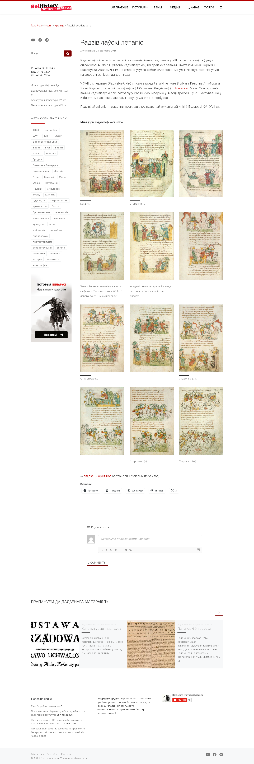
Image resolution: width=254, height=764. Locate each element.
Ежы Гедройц (38, 706)
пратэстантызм (42, 241)
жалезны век (41, 218)
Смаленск (53, 188)
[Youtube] (33, 40)
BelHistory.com (50, 758)
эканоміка (53, 259)
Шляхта (50, 194)
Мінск (62, 177)
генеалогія (62, 212)
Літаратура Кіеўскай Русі (45, 85)
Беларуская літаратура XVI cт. (48, 100)
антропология (59, 200)
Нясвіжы (181, 88)
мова (52, 224)
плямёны (56, 230)
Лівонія (58, 171)
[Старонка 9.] (152, 163)
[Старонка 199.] (152, 421)
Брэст (36, 147)
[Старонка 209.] (201, 421)
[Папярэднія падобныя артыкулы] (210, 612)
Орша (36, 182)
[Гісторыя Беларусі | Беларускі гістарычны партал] (51, 7)
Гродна (37, 159)
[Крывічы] (102, 163)
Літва (36, 177)
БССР (58, 135)
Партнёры (52, 754)
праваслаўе (40, 236)
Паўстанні (51, 182)
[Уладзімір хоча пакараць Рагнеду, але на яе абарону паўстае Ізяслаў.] (152, 246)
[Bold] (101, 550)
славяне (55, 253)
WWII (36, 135)
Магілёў (49, 177)
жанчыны (59, 218)
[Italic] (106, 550)
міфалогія (39, 230)
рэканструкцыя (42, 247)
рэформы (39, 253)
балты (55, 206)
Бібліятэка (37, 754)
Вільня (37, 153)
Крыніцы (59, 25)
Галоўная (36, 25)
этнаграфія (40, 265)
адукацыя (39, 200)
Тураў (36, 194)
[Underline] (111, 550)
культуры (38, 224)
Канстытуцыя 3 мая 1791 (101, 629)
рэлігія (61, 247)
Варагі (59, 147)
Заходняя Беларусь (45, 165)
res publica (51, 130)
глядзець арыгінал (97, 476)
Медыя (48, 25)
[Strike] (116, 550)
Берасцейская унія (45, 141)
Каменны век (41, 171)
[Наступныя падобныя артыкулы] (219, 612)
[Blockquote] (125, 550)
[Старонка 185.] (102, 338)
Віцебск (51, 153)
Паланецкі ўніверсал (194, 629)
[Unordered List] (121, 550)
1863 (36, 130)
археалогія (40, 206)
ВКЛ (47, 147)
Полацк (37, 188)
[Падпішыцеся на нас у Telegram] (47, 40)
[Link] (130, 550)
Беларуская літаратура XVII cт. (49, 105)
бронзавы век (41, 212)
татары (37, 259)
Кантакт (66, 754)
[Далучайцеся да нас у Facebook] (40, 40)
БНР (47, 135)
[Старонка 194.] (201, 338)
